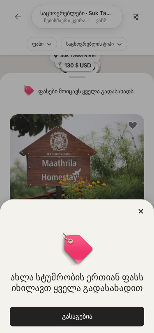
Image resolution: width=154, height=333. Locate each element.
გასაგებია (77, 316)
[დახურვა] (141, 211)
